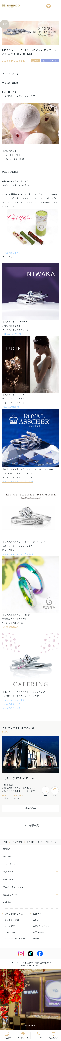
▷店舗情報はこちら (11, 704)
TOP (5, 841)
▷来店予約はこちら (11, 252)
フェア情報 (17, 841)
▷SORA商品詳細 (10, 627)
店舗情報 (7, 902)
